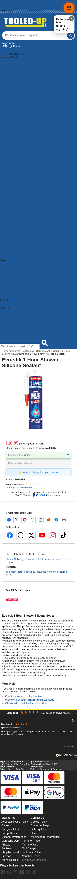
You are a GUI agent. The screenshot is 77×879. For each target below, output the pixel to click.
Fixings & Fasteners (11, 91)
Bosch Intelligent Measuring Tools (19, 188)
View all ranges (8, 266)
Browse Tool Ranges (11, 317)
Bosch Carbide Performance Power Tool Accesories (29, 174)
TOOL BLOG (7, 283)
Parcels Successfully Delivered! (15, 767)
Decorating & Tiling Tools (14, 76)
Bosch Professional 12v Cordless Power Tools (26, 200)
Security (4, 131)
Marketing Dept (10, 840)
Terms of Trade (31, 840)
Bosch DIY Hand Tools (12, 177)
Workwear (6, 148)
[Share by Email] (64, 520)
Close (3, 260)
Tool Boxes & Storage (12, 134)
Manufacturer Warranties (45, 836)
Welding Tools (8, 142)
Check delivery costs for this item (23, 696)
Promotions (6, 325)
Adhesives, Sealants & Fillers (16, 59)
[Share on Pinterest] (24, 520)
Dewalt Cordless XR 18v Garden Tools (22, 228)
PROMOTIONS (8, 274)
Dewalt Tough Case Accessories (18, 243)
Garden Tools (7, 94)
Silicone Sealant (11, 353)
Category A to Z (9, 263)
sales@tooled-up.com (9, 13)
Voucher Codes (31, 856)
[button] (66, 720)
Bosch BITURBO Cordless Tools (18, 171)
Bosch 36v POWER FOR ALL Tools (20, 165)
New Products (8, 322)
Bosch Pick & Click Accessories (17, 194)
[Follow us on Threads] (20, 535)
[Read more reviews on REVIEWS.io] (66, 755)
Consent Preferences (13, 836)
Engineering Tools (10, 85)
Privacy (5, 844)
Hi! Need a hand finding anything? (62, 24)
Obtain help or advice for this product (26, 703)
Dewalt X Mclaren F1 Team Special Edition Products (29, 254)
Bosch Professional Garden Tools (19, 205)
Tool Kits (5, 137)
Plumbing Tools (8, 119)
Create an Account (8, 7)
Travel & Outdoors (10, 139)
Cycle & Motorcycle (11, 74)
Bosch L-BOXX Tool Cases (15, 191)
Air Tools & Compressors (14, 62)
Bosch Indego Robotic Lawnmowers (20, 185)
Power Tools (7, 125)
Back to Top (8, 817)
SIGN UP (5, 280)
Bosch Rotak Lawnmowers (15, 217)
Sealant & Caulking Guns (55, 350)
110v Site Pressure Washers (16, 151)
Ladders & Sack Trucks (13, 102)
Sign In (3, 9)
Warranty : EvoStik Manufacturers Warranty (29, 699)
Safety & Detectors (10, 128)
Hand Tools (6, 96)
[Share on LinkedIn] (40, 520)
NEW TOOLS (7, 271)
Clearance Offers (10, 328)
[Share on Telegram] (56, 520)
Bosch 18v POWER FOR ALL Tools (20, 162)
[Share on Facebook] (9, 520)
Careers (6, 825)
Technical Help (9, 859)
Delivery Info (38, 829)
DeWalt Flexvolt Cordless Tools (17, 237)
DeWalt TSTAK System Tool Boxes (19, 248)
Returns (4, 5)
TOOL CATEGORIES (12, 51)
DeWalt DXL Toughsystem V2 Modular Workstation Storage (33, 231)
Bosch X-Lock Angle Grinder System (20, 220)
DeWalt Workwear (10, 251)
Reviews (6, 848)
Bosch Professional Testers (15, 214)
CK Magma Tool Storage (14, 223)
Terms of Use (30, 844)
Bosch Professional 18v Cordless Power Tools (26, 202)
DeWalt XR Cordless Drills (14, 257)
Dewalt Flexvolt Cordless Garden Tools (22, 234)
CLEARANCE (7, 277)
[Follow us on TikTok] (63, 535)
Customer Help (8, 337)
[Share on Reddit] (48, 520)
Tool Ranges (29, 848)
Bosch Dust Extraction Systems (17, 180)
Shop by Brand (8, 319)
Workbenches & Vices (12, 145)
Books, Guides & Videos (13, 68)
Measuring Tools (9, 114)
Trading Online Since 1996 (44, 762)
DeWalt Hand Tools (11, 240)
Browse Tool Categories (13, 314)
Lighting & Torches (10, 105)
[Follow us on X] (31, 535)
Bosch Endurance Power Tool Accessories (24, 182)
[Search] (70, 35)
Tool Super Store (32, 852)
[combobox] (34, 35)
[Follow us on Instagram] (53, 535)
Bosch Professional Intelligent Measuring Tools (26, 211)
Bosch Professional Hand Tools (17, 208)
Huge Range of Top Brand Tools (15, 762)
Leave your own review (19, 487)
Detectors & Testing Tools (14, 79)
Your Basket (8, 43)
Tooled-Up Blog (9, 331)
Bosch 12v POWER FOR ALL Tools (20, 159)
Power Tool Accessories (13, 122)
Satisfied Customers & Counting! (46, 767)
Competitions (9, 833)
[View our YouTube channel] (42, 535)
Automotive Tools (9, 65)
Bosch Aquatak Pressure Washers (19, 168)
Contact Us (6, 334)
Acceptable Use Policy (14, 821)
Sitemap (6, 856)
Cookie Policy (39, 821)
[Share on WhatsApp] (32, 520)
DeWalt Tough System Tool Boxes (19, 245)
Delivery (4, 3)
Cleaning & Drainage (11, 71)
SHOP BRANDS (9, 268)
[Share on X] (16, 520)
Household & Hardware (13, 99)
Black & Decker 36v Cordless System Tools (24, 157)
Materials (5, 111)
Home (3, 1)
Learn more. (53, 495)
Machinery (6, 108)
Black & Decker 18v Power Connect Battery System (29, 154)
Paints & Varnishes (10, 117)
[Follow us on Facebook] (10, 535)
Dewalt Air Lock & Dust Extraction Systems (24, 225)
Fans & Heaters (9, 88)
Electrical (5, 82)
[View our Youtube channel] (22, 872)
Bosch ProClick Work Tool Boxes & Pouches (25, 197)
